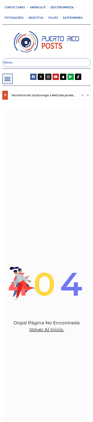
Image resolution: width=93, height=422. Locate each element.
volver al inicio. (46, 329)
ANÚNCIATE (38, 7)
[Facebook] (33, 77)
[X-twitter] (41, 77)
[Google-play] (70, 77)
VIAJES (53, 17)
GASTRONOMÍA (73, 17)
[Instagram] (48, 77)
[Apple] (63, 77)
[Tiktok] (78, 77)
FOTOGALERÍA (14, 17)
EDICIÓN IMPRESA (62, 7)
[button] (7, 79)
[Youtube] (56, 77)
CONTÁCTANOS (15, 7)
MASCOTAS (36, 17)
